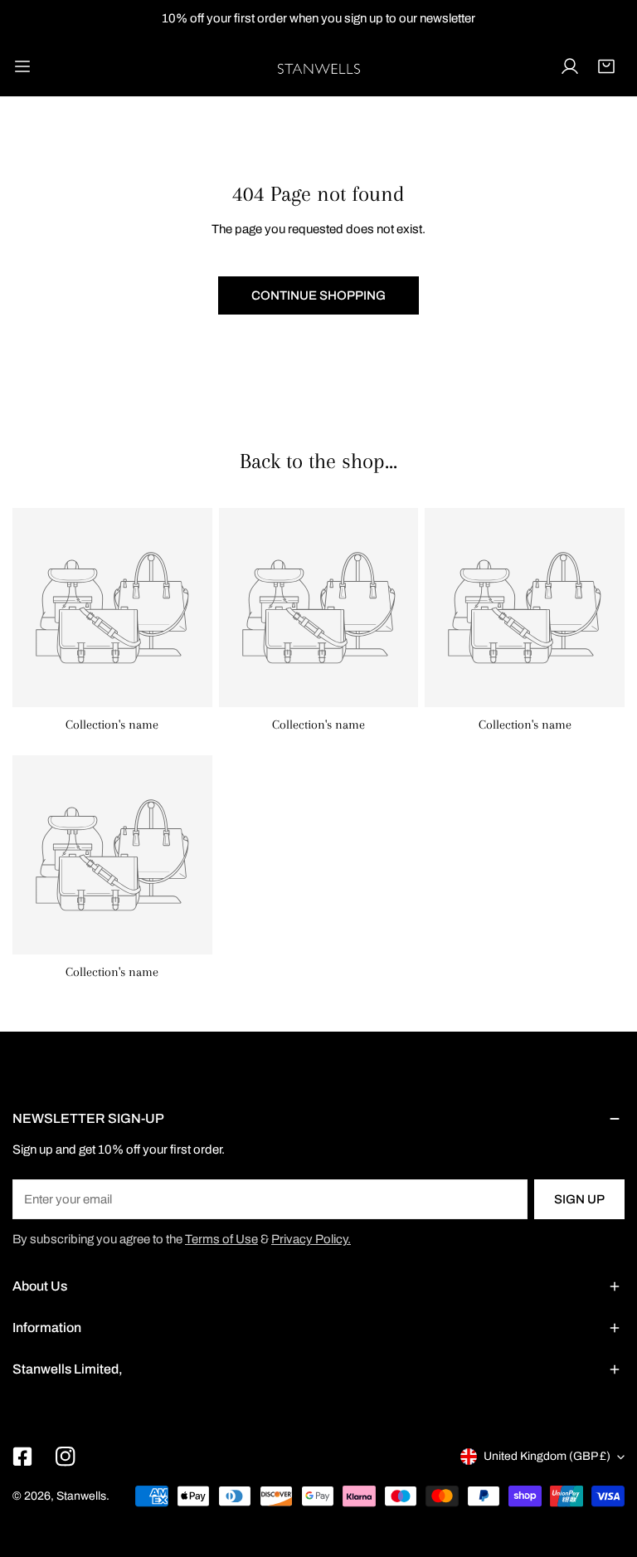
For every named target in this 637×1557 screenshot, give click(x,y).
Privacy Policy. (311, 1239)
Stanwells (81, 1496)
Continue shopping (318, 295)
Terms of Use (221, 1239)
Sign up (579, 1199)
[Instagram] (65, 1456)
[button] (606, 66)
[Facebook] (22, 1456)
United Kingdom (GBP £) (547, 1456)
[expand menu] (22, 66)
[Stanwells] (318, 66)
